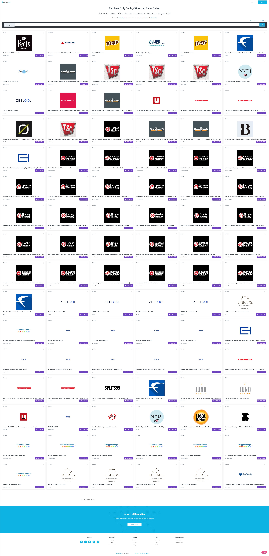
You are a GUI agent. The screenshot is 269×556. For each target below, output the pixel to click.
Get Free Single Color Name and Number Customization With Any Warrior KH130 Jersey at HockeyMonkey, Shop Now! (121, 139)
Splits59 (93, 400)
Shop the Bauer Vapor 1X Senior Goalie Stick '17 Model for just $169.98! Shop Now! (68, 254)
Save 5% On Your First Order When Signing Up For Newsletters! (240, 455)
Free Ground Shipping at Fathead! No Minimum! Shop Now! (18, 312)
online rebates (153, 17)
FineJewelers (227, 487)
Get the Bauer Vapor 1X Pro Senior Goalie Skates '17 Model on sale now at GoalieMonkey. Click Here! (117, 254)
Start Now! (134, 524)
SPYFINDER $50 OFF (53, 427)
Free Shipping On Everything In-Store (145, 484)
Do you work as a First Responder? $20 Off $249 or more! (195, 369)
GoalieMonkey (95, 228)
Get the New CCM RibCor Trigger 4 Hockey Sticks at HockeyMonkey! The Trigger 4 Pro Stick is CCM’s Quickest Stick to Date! (79, 225)
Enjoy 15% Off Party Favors (187, 52)
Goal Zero (5, 141)
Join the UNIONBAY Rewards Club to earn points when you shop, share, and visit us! (24, 427)
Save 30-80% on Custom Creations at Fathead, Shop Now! (150, 398)
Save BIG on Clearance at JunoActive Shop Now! (237, 398)
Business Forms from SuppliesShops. (57, 455)
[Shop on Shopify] (175, 500)
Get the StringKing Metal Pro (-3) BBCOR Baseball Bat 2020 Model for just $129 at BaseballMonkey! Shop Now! (120, 283)
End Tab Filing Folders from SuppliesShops (14, 455)
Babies (94, 32)
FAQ (129, 2)
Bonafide (226, 141)
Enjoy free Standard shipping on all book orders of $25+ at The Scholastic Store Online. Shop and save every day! (76, 398)
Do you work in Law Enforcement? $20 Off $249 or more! (150, 369)
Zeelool (4, 113)
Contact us (134, 542)
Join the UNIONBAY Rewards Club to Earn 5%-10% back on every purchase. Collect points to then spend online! (164, 110)
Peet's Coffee (6, 55)
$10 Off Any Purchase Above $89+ (145, 312)
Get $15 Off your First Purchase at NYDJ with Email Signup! (151, 427)
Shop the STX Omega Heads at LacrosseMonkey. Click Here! (151, 168)
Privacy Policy (145, 553)
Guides (157, 545)
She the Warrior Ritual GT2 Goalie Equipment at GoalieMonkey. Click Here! (110, 225)
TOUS (226, 429)
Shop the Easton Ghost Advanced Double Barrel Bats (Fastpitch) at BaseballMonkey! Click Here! (27, 283)
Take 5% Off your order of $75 (10, 81)
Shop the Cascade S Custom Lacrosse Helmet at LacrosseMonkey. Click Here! (244, 196)
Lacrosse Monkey (51, 170)
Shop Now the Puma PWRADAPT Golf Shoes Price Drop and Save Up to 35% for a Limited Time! (160, 139)
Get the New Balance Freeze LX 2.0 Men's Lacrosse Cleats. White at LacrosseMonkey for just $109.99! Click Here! (76, 196)
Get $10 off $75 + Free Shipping (144, 52)
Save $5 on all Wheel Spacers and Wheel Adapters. (105, 427)
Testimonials (157, 540)
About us (134, 540)
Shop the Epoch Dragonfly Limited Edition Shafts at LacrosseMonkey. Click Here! (245, 168)
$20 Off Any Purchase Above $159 (100, 312)
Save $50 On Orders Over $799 (55, 340)
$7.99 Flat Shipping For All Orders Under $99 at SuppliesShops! (19, 340)
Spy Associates (51, 343)
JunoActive (183, 400)
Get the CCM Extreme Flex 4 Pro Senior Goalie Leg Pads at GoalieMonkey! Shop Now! (24, 254)
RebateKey (119, 553)
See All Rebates (254, 20)
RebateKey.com (122, 17)
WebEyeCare (6, 84)
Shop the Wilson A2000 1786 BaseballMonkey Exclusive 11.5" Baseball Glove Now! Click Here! (204, 283)
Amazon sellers (112, 545)
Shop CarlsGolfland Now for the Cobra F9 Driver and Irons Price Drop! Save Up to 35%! (202, 139)
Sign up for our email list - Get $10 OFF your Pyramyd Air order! (63, 52)
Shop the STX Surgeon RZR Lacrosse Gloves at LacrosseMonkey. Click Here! (111, 196)
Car (5, 32)
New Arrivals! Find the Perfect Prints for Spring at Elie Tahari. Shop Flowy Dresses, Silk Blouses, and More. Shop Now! (32, 168)
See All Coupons (263, 20)
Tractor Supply (95, 84)
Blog (134, 545)
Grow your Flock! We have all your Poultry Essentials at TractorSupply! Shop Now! (112, 81)
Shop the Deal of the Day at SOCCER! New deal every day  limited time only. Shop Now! (69, 110)
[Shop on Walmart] (112, 500)
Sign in (112, 542)
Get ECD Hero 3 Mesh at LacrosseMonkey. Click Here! (194, 168)
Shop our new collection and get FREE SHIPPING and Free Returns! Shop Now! (111, 398)
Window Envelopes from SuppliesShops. (102, 455)
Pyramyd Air (50, 55)
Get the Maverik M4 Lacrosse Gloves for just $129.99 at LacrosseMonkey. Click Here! (202, 196)
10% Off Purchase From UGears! (189, 484)
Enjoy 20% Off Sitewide (98, 52)
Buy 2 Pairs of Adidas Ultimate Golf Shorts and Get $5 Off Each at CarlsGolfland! (68, 81)
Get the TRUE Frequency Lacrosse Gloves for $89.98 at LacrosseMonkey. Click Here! (157, 196)
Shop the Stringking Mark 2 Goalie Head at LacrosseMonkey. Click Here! (21, 196)
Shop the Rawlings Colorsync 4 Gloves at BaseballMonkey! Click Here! (242, 254)
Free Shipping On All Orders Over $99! (12, 484)
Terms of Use (138, 553)
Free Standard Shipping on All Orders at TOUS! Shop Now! (239, 427)
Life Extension (139, 55)
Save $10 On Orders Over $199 (188, 340)
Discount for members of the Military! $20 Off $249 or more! (107, 369)
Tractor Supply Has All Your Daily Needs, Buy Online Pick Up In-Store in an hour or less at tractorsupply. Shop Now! (76, 139)
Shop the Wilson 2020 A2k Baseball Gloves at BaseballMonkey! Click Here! (155, 254)
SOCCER (49, 113)
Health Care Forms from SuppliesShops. (191, 455)
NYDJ (226, 84)
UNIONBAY (138, 113)
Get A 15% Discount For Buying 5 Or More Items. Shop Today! (196, 427)
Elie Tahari (5, 170)
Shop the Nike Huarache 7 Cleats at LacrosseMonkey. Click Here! (64, 168)
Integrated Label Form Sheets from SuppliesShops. (149, 455)
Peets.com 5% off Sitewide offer (11, 52)
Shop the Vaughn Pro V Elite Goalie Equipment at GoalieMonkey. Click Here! (155, 225)
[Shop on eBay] (144, 500)
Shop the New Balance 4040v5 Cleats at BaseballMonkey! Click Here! (198, 254)
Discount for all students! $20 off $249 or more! (15, 369)
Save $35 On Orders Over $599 (99, 340)
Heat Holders (183, 429)
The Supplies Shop (7, 343)
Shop (124, 2)
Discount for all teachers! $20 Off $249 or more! (60, 369)
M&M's (93, 55)
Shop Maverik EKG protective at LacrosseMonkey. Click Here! (107, 168)
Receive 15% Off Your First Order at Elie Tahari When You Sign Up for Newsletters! (245, 340)
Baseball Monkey (139, 256)
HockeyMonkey (95, 141)
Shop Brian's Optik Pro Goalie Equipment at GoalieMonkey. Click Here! (198, 225)
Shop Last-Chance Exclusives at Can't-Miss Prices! (237, 81)
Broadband (51, 32)
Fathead (226, 55)
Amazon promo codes (142, 17)
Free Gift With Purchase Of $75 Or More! (102, 484)
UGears (226, 314)
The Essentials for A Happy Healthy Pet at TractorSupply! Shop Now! (153, 81)
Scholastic (183, 113)
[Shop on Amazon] (128, 500)
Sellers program (179, 542)
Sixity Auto (94, 429)
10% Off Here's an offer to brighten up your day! (237, 312)
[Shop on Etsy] (159, 500)
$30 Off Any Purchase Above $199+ (57, 312)
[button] (43, 32)
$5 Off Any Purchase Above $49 (189, 312)
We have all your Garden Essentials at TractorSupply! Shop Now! (197, 81)
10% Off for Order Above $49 (10, 110)
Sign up (112, 540)
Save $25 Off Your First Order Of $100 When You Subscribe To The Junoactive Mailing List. (203, 398)
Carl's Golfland (50, 84)
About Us (135, 2)
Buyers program (179, 540)
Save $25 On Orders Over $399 (144, 340)
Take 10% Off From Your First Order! (57, 484)
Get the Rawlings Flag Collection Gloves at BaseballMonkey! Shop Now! (65, 283)
